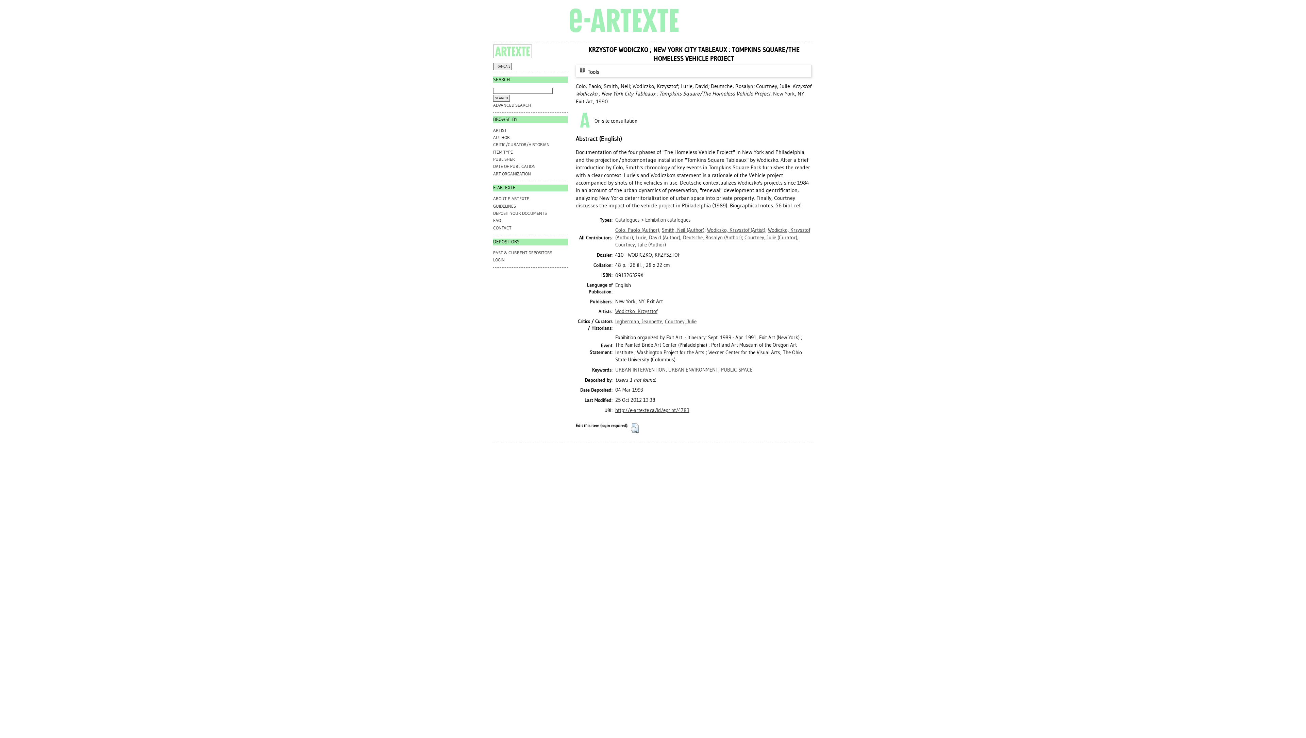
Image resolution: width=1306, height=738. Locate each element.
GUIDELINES (504, 206)
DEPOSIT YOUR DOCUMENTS (520, 213)
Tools (592, 72)
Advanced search (512, 105)
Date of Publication (514, 166)
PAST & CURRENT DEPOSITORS (522, 252)
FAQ (497, 220)
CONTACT (502, 227)
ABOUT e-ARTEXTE (511, 198)
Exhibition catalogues (668, 220)
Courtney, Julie (681, 322)
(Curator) (770, 238)
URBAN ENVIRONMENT (693, 370)
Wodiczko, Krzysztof (636, 311)
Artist (500, 130)
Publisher (504, 159)
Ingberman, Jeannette (638, 322)
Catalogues (627, 220)
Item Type (503, 152)
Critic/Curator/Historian (521, 144)
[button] (634, 428)
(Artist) (736, 230)
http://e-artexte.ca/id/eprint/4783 (652, 410)
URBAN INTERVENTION (640, 370)
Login (499, 259)
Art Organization (512, 173)
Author (501, 137)
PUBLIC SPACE (737, 370)
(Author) (637, 230)
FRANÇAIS (502, 66)
